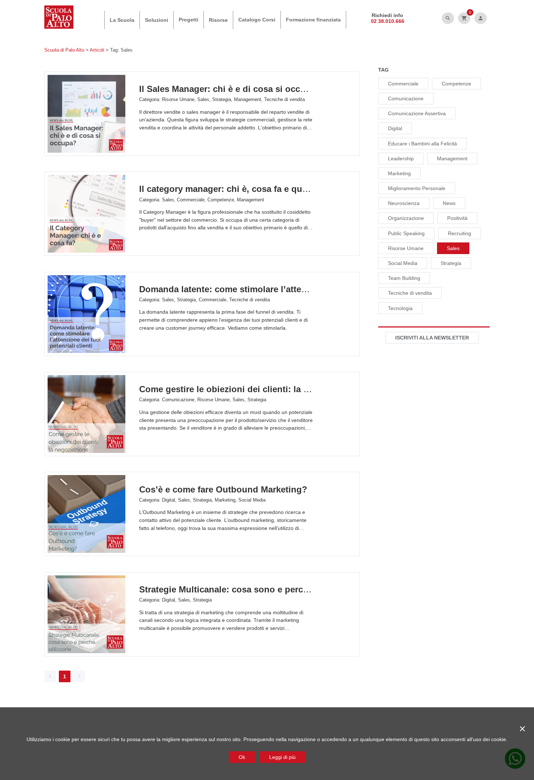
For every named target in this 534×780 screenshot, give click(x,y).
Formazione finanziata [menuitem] (313, 20)
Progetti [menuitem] (188, 20)
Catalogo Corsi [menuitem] (256, 20)
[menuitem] (122, 20)
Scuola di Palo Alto (64, 50)
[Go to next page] (79, 676)
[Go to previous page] (50, 676)
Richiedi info (387, 15)
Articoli (97, 50)
